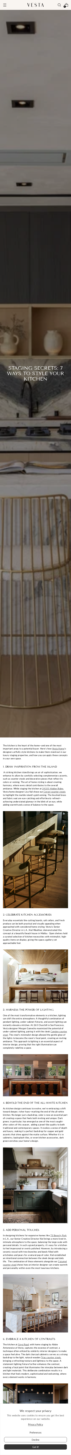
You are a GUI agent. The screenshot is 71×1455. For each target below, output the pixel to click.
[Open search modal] (59, 5)
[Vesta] (35, 5)
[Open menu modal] (4, 5)
